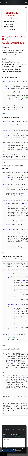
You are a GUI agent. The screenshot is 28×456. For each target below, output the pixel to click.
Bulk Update (10, 27)
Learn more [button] (18, 450)
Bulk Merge (10, 29)
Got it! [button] (3, 454)
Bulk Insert (9, 21)
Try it (3, 114)
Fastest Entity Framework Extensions (11, 15)
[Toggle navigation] (26, 2)
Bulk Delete (11, 24)
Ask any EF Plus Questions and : (13, 435)
